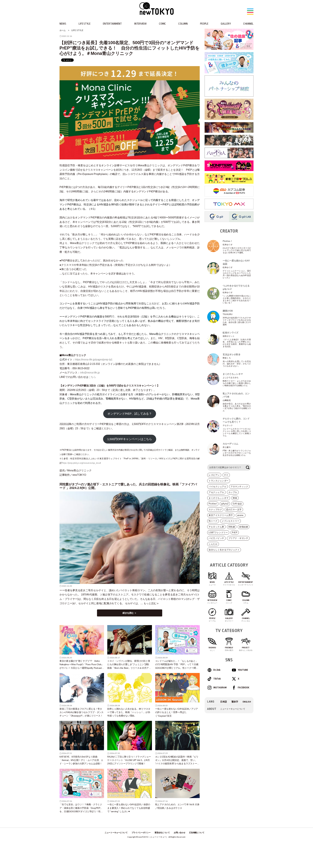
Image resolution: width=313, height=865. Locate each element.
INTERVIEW (140, 23)
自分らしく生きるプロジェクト (224, 550)
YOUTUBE (243, 670)
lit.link (216, 670)
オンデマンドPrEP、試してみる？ (129, 413)
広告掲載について (196, 833)
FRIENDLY (229, 649)
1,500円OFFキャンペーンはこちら (129, 439)
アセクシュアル (216, 492)
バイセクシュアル (217, 486)
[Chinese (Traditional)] (234, 702)
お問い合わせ (179, 833)
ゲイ (226, 475)
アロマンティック (239, 486)
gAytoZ (225, 503)
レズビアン (214, 475)
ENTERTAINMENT (112, 23)
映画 (235, 498)
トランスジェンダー (219, 480)
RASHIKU (212, 649)
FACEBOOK (243, 687)
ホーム (63, 30)
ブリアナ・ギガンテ (238, 538)
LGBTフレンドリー (218, 532)
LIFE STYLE (84, 23)
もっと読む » (151, 603)
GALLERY (226, 23)
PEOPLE (204, 23)
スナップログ (215, 509)
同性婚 (231, 527)
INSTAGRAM (219, 687)
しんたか (213, 544)
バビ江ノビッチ (216, 538)
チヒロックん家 (216, 527)
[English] (247, 702)
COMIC (162, 23)
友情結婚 (243, 527)
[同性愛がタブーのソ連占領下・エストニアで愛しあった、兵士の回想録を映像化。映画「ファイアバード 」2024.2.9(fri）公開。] (130, 537)
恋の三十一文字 (234, 509)
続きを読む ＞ (130, 613)
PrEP (234, 532)
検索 (247, 467)
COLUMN (182, 23)
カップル (232, 492)
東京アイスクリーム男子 (221, 515)
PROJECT (246, 649)
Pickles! (213, 503)
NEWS (63, 23)
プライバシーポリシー (141, 833)
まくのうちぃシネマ (219, 498)
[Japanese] (223, 702)
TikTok (217, 678)
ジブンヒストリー (230, 521)
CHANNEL (248, 23)
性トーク (213, 521)
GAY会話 (237, 503)
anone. (240, 515)
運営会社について (162, 833)
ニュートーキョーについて (232, 709)
